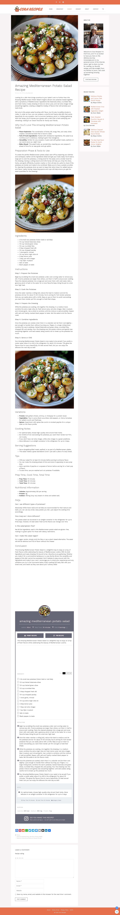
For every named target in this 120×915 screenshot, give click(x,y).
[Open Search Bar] (103, 9)
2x (67, 673)
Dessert (78, 9)
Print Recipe (31, 635)
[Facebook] (56, 2)
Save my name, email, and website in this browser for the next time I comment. (44, 894)
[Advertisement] (44, 658)
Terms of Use (55, 910)
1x (63, 673)
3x (70, 673)
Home (50, 9)
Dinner (69, 9)
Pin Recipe (60, 635)
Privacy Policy (64, 910)
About (87, 9)
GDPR (71, 910)
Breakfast (59, 9)
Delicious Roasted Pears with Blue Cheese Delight (29, 836)
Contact (95, 9)
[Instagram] (59, 2)
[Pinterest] (63, 2)
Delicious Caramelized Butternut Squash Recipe (29, 838)
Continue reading (90, 79)
